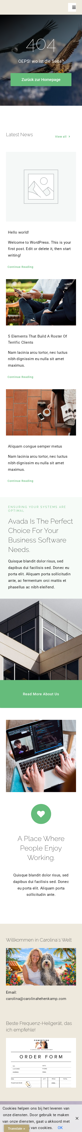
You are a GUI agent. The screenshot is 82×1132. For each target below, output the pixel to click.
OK (60, 1127)
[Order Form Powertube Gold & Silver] (41, 1040)
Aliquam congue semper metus (35, 446)
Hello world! (18, 232)
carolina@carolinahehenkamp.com (36, 998)
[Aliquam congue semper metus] (41, 412)
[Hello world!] (41, 187)
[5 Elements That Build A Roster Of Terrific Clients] (41, 302)
